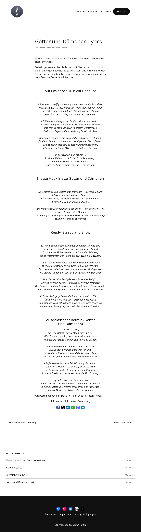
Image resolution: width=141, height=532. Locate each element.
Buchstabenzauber (123, 422)
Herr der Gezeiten (77, 395)
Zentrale (121, 11)
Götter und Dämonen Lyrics (21, 482)
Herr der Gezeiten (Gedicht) (22, 422)
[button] (58, 407)
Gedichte (63, 47)
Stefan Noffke (51, 47)
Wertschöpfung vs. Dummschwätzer (25, 460)
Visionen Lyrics (14, 467)
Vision (100, 104)
